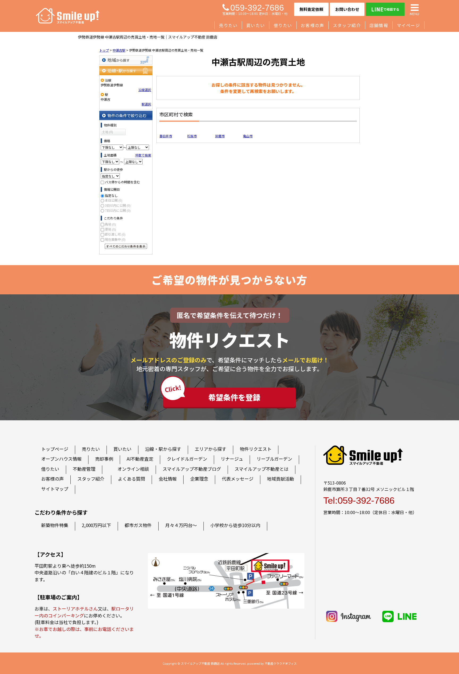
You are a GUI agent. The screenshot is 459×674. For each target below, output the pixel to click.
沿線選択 (144, 89)
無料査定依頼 (311, 9)
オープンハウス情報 (61, 458)
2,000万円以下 (96, 525)
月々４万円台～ (181, 525)
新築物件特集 (54, 525)
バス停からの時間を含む (122, 182)
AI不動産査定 (140, 458)
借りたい (283, 25)
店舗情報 (378, 25)
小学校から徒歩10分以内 (235, 525)
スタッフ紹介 (347, 25)
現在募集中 (115, 239)
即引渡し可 (115, 234)
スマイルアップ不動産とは (261, 468)
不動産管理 (84, 468)
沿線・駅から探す (125, 70)
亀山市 (248, 136)
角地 (110, 224)
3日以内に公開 (117, 205)
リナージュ (232, 458)
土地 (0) (107, 132)
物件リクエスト (255, 449)
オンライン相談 (133, 468)
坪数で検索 (143, 155)
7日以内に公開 (117, 210)
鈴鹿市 (220, 136)
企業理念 (199, 478)
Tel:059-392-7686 (358, 500)
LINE (385, 9)
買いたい (255, 25)
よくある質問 (131, 478)
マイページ (408, 25)
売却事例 (104, 458)
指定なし (111, 195)
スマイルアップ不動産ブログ (192, 468)
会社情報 (168, 478)
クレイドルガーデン (187, 458)
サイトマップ (54, 488)
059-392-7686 (257, 7)
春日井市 (165, 136)
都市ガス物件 (138, 525)
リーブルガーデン (274, 458)
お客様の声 (312, 25)
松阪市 (192, 136)
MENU (414, 13)
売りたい (228, 25)
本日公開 (113, 200)
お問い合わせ (347, 9)
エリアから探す (210, 449)
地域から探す (125, 60)
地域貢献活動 (280, 478)
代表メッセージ (237, 478)
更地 (110, 229)
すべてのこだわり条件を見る (126, 246)
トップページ (54, 449)
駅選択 (146, 104)
